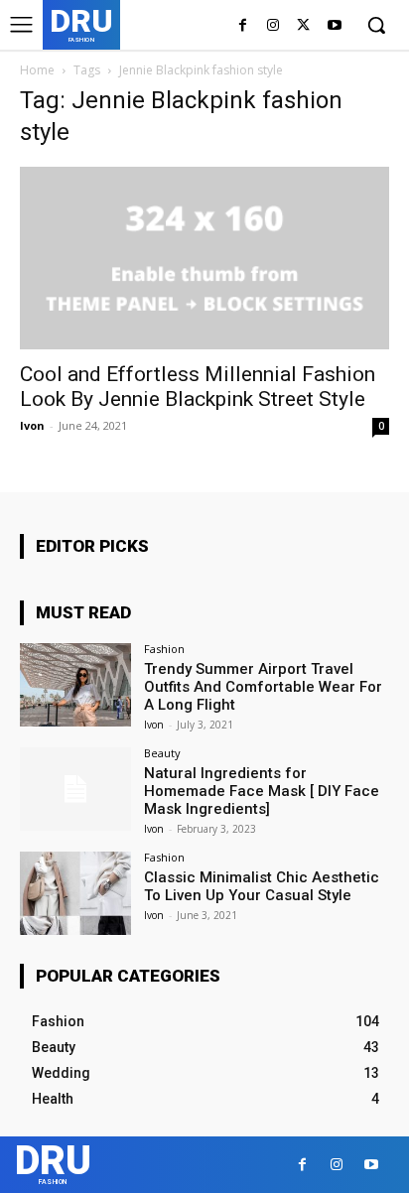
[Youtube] (334, 26)
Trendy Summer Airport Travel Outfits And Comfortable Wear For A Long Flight (263, 687)
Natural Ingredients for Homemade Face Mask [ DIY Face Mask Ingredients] (261, 791)
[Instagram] (273, 26)
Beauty (162, 752)
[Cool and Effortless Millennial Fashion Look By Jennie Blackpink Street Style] (204, 258)
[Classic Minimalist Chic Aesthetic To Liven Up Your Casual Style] (75, 893)
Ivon (32, 425)
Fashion (164, 648)
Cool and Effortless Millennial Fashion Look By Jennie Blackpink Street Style (197, 386)
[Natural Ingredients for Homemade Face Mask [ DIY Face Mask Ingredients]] (75, 789)
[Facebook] (242, 26)
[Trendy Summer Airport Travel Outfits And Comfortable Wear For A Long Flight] (75, 685)
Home (37, 70)
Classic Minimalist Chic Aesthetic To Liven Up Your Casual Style (261, 886)
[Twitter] (303, 26)
